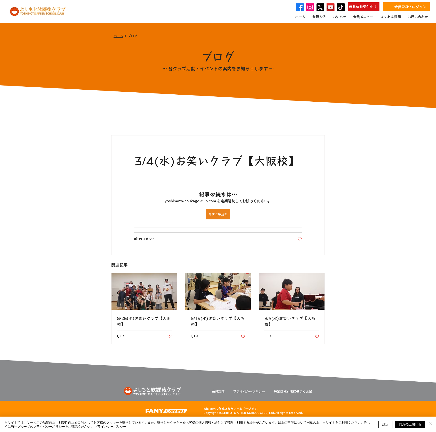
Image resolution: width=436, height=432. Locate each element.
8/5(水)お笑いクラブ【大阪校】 (289, 321)
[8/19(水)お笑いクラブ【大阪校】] (218, 291)
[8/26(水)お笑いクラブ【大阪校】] (144, 291)
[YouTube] (330, 7)
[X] (320, 7)
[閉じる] (430, 424)
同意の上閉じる (410, 424)
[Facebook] (300, 7)
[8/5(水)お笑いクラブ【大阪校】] (292, 291)
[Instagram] (310, 7)
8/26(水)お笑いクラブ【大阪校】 (144, 321)
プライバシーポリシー (110, 426)
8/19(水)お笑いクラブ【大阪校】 (218, 321)
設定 (385, 424)
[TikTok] (341, 7)
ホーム (118, 36)
